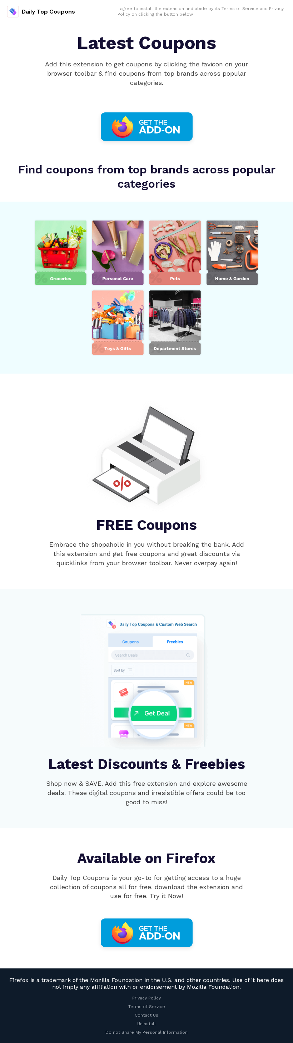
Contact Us (146, 1015)
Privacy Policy (146, 998)
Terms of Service (240, 8)
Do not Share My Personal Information (146, 1032)
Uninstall (146, 1023)
